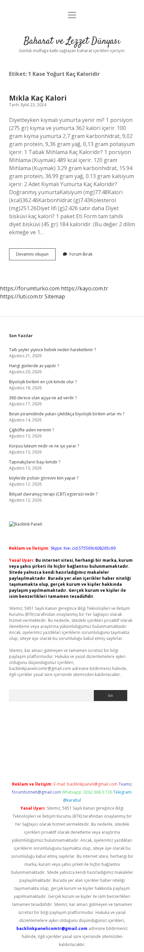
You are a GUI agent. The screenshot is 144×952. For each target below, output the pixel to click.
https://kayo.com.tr (84, 288)
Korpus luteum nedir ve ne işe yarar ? (44, 446)
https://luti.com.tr (21, 296)
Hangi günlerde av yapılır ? (34, 366)
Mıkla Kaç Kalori (38, 98)
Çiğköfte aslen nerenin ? (31, 430)
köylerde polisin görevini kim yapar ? (43, 478)
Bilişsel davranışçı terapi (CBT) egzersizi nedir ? (53, 494)
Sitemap (55, 296)
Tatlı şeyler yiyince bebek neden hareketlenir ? (52, 350)
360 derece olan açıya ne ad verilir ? (43, 398)
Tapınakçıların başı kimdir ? (34, 462)
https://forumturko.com (30, 288)
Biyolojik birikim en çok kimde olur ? (43, 382)
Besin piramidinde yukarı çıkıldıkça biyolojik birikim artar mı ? (66, 414)
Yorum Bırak (80, 254)
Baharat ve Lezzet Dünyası (72, 41)
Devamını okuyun (36, 255)
